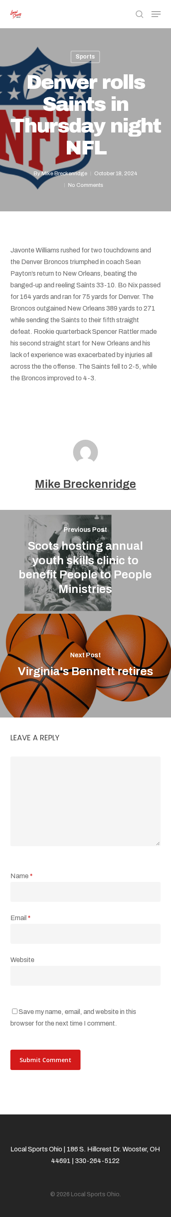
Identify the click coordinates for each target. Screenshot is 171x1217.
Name (21, 875)
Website (22, 959)
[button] (156, 14)
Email (20, 917)
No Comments (85, 185)
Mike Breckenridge (64, 173)
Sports (85, 57)
